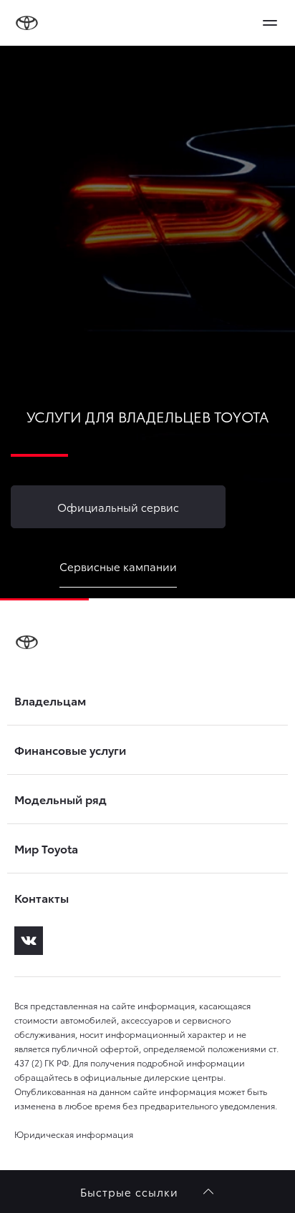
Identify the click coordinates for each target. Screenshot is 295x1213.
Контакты (41, 898)
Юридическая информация (73, 1134)
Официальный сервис (118, 507)
